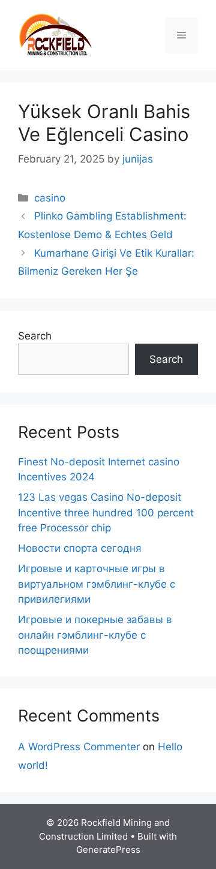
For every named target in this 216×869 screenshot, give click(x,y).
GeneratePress (108, 849)
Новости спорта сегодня (80, 548)
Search (35, 336)
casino (49, 198)
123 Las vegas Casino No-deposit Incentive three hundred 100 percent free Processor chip (106, 512)
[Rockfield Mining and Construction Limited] (55, 34)
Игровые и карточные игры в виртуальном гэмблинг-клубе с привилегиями (96, 584)
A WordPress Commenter (79, 747)
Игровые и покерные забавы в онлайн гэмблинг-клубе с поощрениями (95, 635)
